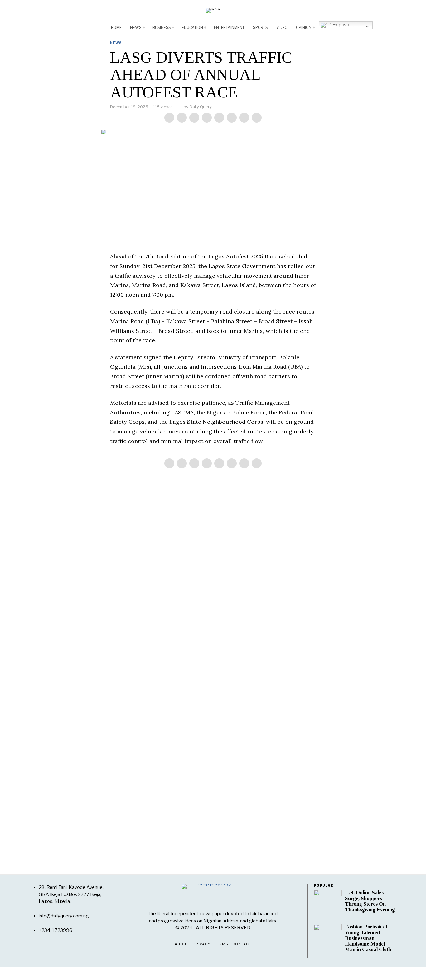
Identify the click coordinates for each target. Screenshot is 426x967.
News (116, 43)
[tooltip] (372, 10)
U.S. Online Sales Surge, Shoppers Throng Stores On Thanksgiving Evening (370, 901)
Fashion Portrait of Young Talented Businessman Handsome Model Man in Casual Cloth (368, 938)
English (340, 24)
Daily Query (201, 106)
